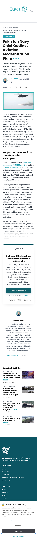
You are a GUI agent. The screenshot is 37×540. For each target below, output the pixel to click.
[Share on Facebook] (11, 87)
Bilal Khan (14, 79)
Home (5, 27)
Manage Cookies (18, 536)
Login (4, 469)
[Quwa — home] (18, 11)
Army (4, 490)
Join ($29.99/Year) (18, 290)
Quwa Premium (13, 27)
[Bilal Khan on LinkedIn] (25, 355)
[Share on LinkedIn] (21, 87)
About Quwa (6, 480)
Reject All (18, 525)
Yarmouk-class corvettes (12, 167)
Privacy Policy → (7, 520)
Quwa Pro (5, 475)
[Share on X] (16, 87)
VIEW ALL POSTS (12, 355)
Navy (4, 495)
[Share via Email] (26, 87)
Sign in (18, 295)
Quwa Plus (5, 472)
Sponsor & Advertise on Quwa (13, 478)
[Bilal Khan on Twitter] (22, 355)
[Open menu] (30, 11)
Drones (4, 498)
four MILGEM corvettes (18, 165)
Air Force (5, 493)
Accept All (18, 531)
